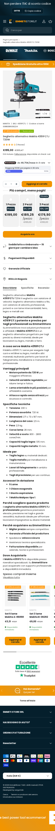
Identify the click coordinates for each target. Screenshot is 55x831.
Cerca (5, 794)
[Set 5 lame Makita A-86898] (15, 596)
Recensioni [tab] (44, 287)
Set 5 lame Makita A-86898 (14, 615)
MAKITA (6, 123)
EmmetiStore (15, 785)
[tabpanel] (27, 432)
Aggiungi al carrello (36, 184)
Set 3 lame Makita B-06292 (38, 615)
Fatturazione (20, 154)
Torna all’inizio (27, 700)
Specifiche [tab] (27, 287)
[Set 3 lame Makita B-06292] (39, 596)
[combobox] (27, 30)
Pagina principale (10, 40)
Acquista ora (27, 234)
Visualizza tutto (11, 577)
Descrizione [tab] (10, 287)
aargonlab (19, 790)
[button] (50, 21)
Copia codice (34, 10)
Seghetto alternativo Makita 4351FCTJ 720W (21, 42)
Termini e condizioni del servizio (24, 794)
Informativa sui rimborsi (13, 797)
